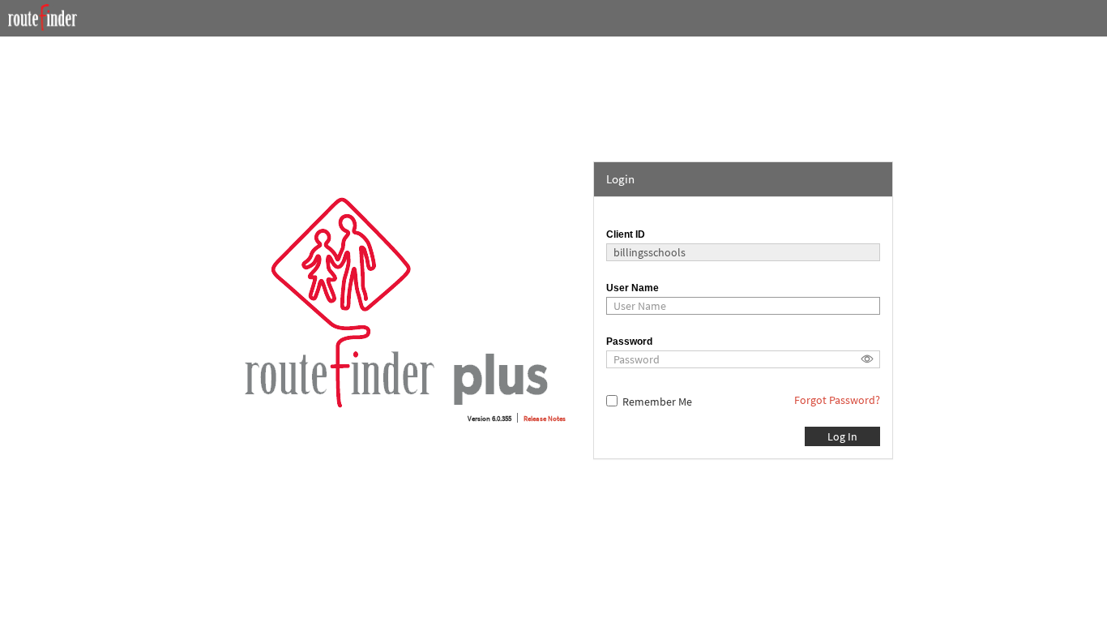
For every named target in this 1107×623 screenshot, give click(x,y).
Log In (842, 436)
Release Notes (545, 418)
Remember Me (657, 401)
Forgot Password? (837, 400)
